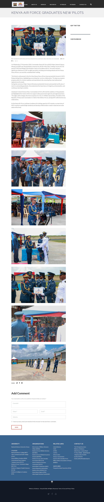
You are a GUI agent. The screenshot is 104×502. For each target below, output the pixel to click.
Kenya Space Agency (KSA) (39, 472)
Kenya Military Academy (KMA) (19, 458)
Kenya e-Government (58, 456)
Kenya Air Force (34, 58)
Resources (53, 4)
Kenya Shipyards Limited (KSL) (40, 468)
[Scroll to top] (52, 482)
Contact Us (82, 4)
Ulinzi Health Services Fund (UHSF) (41, 474)
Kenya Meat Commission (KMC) (40, 466)
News (45, 58)
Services (43, 4)
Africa (24, 58)
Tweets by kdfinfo (75, 29)
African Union (56, 454)
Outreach (63, 4)
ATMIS (55, 451)
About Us (34, 4)
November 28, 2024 (17, 58)
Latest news (40, 58)
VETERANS (72, 4)
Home (26, 4)
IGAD (54, 449)
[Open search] (91, 4)
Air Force (28, 58)
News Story (49, 58)
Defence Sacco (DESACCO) (39, 470)
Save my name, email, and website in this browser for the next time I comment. (34, 421)
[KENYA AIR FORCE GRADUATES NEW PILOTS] (38, 40)
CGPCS (55, 452)
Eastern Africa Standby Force (60, 458)
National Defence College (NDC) (19, 452)
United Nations (57, 447)
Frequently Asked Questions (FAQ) (62, 468)
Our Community (55, 58)
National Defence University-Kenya (20, 447)
